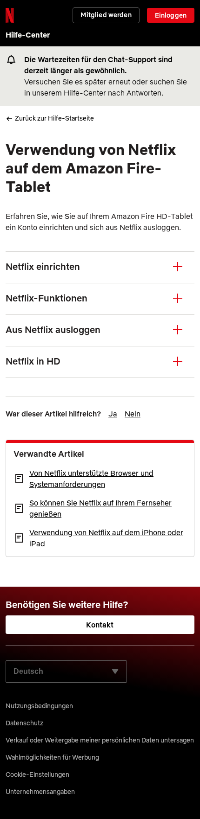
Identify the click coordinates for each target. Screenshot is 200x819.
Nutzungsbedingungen (39, 706)
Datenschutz (24, 723)
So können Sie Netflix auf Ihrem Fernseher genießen (100, 508)
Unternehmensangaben (40, 791)
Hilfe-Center (28, 34)
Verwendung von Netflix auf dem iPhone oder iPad (106, 538)
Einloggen (171, 15)
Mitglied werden (106, 15)
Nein (132, 413)
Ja (112, 413)
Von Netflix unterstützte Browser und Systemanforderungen (91, 478)
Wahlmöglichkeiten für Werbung (52, 757)
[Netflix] (10, 15)
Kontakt (99, 624)
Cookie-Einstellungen (37, 774)
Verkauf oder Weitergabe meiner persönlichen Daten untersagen (100, 740)
